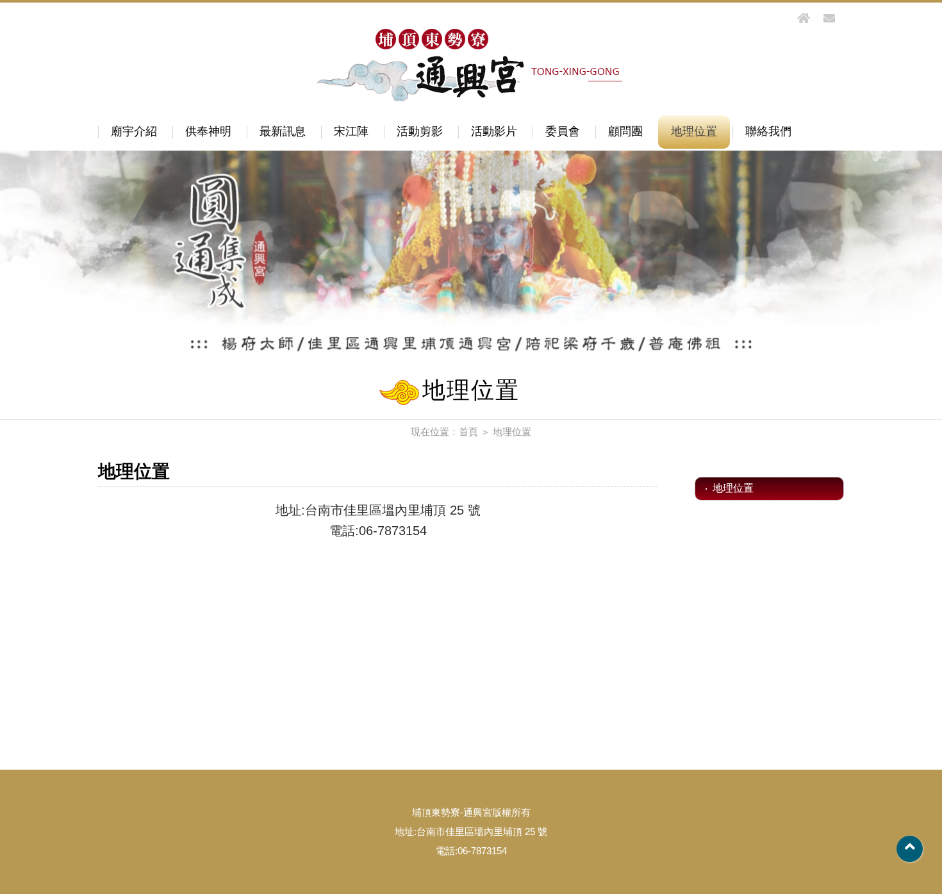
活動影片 (494, 131)
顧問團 (625, 131)
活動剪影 (420, 131)
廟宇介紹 (134, 131)
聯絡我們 (768, 131)
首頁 (468, 431)
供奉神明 (208, 131)
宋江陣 (351, 131)
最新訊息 (283, 131)
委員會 (562, 131)
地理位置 (694, 131)
